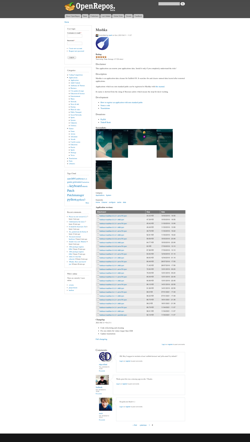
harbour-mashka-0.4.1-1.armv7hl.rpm (113, 292)
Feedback (138, 16)
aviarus (71, 285)
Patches (73, 107)
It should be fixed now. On (77, 227)
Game (73, 131)
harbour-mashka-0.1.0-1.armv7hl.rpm (113, 254)
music (85, 186)
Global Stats (118, 16)
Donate (128, 16)
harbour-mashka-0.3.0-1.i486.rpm (112, 273)
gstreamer (77, 181)
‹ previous (143, 425)
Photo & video (75, 109)
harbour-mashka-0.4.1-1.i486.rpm (112, 296)
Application (75, 80)
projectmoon (73, 288)
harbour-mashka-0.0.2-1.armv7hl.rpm (113, 215)
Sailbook (99, 387)
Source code (105, 105)
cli (86, 179)
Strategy (73, 152)
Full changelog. (102, 339)
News (85, 16)
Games (71, 128)
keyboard (76, 185)
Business (74, 88)
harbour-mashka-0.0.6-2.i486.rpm (112, 250)
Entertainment (75, 96)
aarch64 (71, 178)
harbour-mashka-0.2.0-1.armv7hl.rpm (113, 261)
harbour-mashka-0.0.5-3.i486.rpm (112, 242)
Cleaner (104, 202)
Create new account (75, 48)
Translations (73, 158)
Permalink (102, 371)
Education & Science (78, 93)
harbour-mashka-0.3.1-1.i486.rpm (112, 280)
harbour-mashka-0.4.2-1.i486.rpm (112, 303)
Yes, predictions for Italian (77, 232)
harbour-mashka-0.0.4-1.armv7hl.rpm (113, 231)
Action (73, 134)
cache (119, 202)
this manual (159, 86)
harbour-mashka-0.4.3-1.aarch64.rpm (113, 315)
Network (73, 101)
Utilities (73, 125)
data (124, 202)
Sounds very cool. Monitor (77, 242)
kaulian (71, 290)
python (71, 199)
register (170, 344)
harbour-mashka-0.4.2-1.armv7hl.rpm (113, 299)
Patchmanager (75, 195)
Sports (73, 117)
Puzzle (73, 147)
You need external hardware (75, 238)
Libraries (72, 163)
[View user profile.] (105, 361)
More (87, 203)
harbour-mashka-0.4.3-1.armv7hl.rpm (113, 307)
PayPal (103, 119)
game (69, 181)
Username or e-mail (74, 33)
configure (112, 202)
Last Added (106, 16)
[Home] (90, 7)
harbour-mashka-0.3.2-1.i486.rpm (112, 288)
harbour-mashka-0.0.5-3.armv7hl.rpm (113, 238)
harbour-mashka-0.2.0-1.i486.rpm (112, 265)
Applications (73, 77)
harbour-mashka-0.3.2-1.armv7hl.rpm (113, 284)
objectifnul (103, 364)
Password (71, 40)
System (73, 120)
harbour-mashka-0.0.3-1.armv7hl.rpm (113, 223)
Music (73, 99)
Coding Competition (76, 75)
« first (135, 425)
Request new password (76, 51)
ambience (80, 178)
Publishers (94, 16)
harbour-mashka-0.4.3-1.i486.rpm (112, 311)
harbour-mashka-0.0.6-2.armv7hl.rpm (113, 246)
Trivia (73, 155)
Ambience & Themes (78, 85)
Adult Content (75, 83)
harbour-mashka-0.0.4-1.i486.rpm (112, 235)
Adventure (74, 137)
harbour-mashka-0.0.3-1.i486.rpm (112, 227)
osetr (110, 35)
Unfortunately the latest (77, 222)
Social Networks (76, 115)
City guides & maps (77, 91)
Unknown (74, 123)
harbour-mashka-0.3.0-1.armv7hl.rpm (113, 269)
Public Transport (76, 112)
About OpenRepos (73, 16)
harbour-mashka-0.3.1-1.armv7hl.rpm (113, 276)
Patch (70, 190)
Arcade (73, 139)
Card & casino (75, 142)
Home (66, 22)
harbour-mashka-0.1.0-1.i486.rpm (112, 257)
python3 (81, 199)
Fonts (71, 161)
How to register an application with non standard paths (122, 102)
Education (74, 144)
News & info (75, 104)
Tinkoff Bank (106, 122)
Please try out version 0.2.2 (78, 217)
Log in (164, 344)
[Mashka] (104, 159)
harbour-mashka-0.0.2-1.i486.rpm (112, 219)
